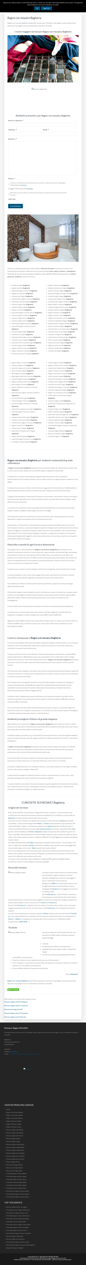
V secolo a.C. (53, 902)
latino (46, 823)
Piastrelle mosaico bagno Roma (16, 1188)
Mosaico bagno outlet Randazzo (15, 1002)
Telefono (12, 130)
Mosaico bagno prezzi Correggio (16, 1207)
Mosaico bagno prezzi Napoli (15, 1156)
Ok (37, 8)
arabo (31, 843)
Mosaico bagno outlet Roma (15, 1150)
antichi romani (45, 829)
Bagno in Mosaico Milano (14, 1121)
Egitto (18, 919)
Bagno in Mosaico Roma (13, 1127)
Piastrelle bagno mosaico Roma (16, 1179)
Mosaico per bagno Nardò (13, 1009)
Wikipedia (73, 974)
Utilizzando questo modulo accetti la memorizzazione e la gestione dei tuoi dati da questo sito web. (38, 194)
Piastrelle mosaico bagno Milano (16, 1182)
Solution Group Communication (61, 1259)
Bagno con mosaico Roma (14, 1118)
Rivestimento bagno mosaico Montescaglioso (20, 1245)
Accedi (64, 1258)
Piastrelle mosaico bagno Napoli (16, 1185)
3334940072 (14, 1052)
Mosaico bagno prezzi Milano (15, 1153)
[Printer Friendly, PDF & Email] (13, 989)
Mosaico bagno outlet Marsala (15, 1017)
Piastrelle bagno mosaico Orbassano (18, 1216)
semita (31, 845)
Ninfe (32, 832)
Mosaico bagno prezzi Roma (15, 1159)
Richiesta (12, 139)
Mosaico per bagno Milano (14, 1165)
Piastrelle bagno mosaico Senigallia (17, 1227)
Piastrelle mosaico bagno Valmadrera (18, 1210)
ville (73, 829)
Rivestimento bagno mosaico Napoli (17, 1194)
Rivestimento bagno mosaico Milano (17, 1191)
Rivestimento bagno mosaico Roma (17, 1197)
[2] (50, 858)
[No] (83, 6)
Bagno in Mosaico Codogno (14, 1248)
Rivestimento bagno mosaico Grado (17, 1242)
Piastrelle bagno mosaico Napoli (16, 1176)
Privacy (11, 179)
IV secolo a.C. (21, 905)
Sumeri (54, 889)
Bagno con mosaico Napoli (14, 1115)
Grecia (43, 902)
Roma (46, 913)
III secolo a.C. (50, 908)
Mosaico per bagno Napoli (14, 1168)
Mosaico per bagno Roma (14, 1171)
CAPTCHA (11, 199)
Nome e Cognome (15, 120)
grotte (50, 826)
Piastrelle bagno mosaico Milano (16, 1173)
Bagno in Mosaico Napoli (14, 1124)
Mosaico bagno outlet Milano (15, 1144)
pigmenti (11, 818)
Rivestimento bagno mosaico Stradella (18, 1233)
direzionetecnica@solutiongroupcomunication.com (25, 1054)
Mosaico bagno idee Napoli (14, 1133)
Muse (39, 823)
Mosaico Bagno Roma (13, 1162)
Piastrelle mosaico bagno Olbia (16, 1222)
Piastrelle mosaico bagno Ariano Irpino (18, 1225)
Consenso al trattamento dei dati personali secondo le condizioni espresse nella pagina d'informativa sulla (37, 184)
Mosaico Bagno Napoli (13, 1141)
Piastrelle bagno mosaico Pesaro (16, 1230)
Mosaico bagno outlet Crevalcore (16, 1006)
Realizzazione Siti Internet (22, 1259)
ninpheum (38, 832)
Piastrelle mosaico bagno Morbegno (17, 1219)
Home (8, 1109)
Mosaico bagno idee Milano (14, 1130)
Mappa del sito (56, 1258)
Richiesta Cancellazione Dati (42, 1258)
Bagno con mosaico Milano (14, 1112)
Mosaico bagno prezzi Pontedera (16, 1013)
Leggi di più (46, 8)
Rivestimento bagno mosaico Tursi (17, 1213)
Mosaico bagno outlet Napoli (15, 1147)
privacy (24, 185)
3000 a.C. (54, 883)
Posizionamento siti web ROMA (41, 1259)
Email (46, 130)
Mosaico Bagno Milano (13, 1138)
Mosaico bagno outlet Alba (14, 1236)
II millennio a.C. (50, 894)
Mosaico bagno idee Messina (15, 1239)
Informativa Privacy (26, 1258)
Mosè (34, 848)
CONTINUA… (24, 922)
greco (63, 821)
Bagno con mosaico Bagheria (17, 981)
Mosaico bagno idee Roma (14, 1136)
